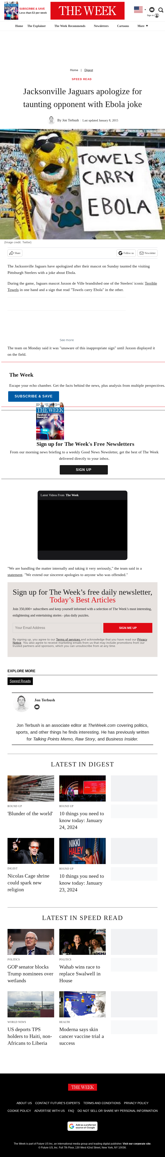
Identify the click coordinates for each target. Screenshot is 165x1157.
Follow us (129, 253)
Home (74, 70)
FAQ (71, 1110)
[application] (83, 525)
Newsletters (101, 26)
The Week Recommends (69, 26)
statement (15, 575)
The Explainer (36, 26)
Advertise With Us (49, 1110)
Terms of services (68, 639)
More (141, 26)
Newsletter (150, 253)
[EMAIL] (38, 707)
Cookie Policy (19, 1110)
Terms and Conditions (102, 1103)
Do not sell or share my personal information (118, 1110)
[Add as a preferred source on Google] (82, 1126)
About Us (24, 1103)
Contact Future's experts (57, 1103)
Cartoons (123, 26)
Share (17, 253)
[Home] (18, 26)
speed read (82, 79)
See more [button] (67, 340)
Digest (88, 70)
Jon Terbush (70, 120)
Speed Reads (20, 681)
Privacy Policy (136, 1103)
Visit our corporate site (137, 1143)
